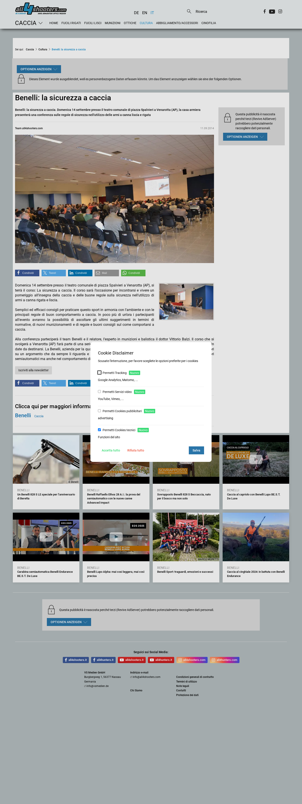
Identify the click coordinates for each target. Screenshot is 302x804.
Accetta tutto (111, 450)
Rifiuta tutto (135, 450)
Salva (196, 450)
